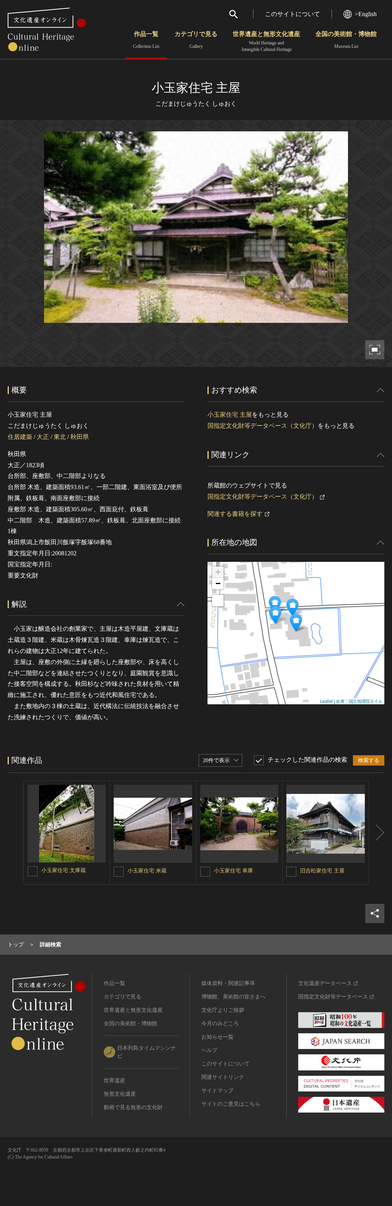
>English (366, 14)
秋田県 (79, 437)
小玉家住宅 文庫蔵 (63, 870)
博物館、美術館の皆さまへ (233, 997)
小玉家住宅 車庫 (233, 871)
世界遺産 (114, 1080)
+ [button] (218, 572)
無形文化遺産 (120, 1094)
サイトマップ (217, 1090)
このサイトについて (292, 14)
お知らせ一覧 (217, 1037)
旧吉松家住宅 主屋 (322, 871)
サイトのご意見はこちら (230, 1104)
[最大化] (218, 600)
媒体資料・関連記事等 (228, 983)
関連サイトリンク (222, 1077)
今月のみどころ (220, 1023)
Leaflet (326, 701)
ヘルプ (209, 1050)
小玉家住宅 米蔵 (147, 871)
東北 (60, 437)
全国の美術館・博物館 (346, 40)
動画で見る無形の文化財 (133, 1107)
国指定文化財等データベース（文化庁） (262, 425)
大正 (43, 437)
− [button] (218, 583)
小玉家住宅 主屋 (229, 414)
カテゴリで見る (196, 40)
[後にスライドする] (376, 833)
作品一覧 (146, 40)
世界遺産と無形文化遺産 (266, 41)
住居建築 (20, 437)
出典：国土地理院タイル (359, 701)
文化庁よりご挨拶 (222, 1010)
